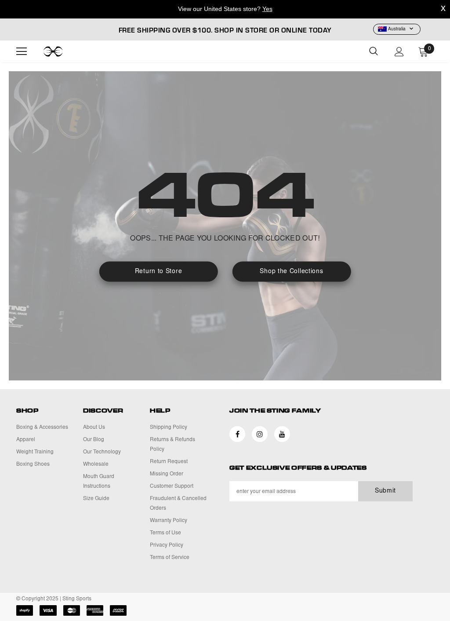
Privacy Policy (166, 545)
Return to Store (158, 272)
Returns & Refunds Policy (172, 444)
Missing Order (166, 474)
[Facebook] (237, 434)
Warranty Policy (168, 520)
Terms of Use (165, 533)
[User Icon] (399, 51)
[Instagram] (260, 434)
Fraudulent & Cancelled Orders (178, 503)
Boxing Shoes (33, 464)
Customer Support (171, 486)
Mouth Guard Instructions (98, 481)
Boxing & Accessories (42, 427)
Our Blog (93, 439)
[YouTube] (282, 434)
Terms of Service (169, 557)
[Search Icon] (373, 51)
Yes (267, 8)
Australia (397, 29)
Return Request (169, 461)
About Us (94, 427)
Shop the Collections (291, 272)
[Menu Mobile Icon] (21, 51)
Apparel (25, 439)
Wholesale (96, 464)
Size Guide (96, 498)
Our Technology (102, 452)
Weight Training (35, 452)
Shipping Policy (168, 427)
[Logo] (65, 51)
